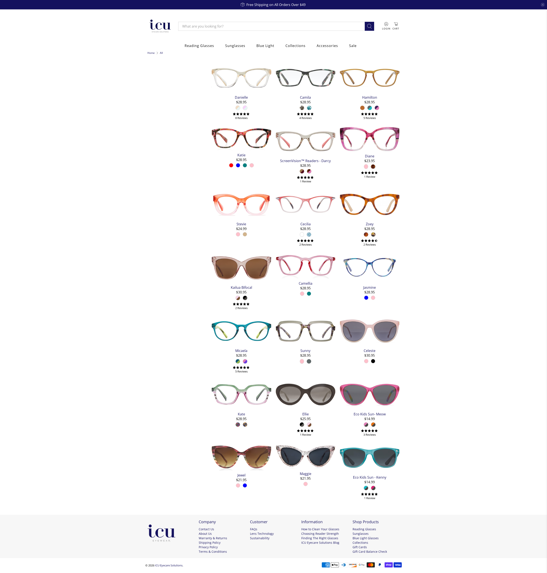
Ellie (305, 414)
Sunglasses (235, 45)
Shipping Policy (210, 543)
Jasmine (369, 287)
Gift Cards (360, 547)
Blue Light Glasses (366, 538)
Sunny (305, 350)
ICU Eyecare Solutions (168, 565)
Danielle (241, 97)
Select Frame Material (166, 125)
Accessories (327, 45)
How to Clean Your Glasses (320, 529)
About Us (205, 534)
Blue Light (265, 45)
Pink (154, 106)
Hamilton (369, 97)
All (161, 53)
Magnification (161, 181)
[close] (543, 5)
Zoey (369, 224)
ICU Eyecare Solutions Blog (320, 543)
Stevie (241, 224)
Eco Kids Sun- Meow (370, 414)
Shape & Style (161, 146)
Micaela (241, 350)
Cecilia (305, 224)
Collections (295, 45)
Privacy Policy (208, 547)
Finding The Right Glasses (319, 538)
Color (153, 97)
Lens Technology (262, 534)
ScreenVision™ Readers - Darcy (305, 160)
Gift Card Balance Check (370, 552)
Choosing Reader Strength (320, 534)
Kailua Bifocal (241, 287)
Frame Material (163, 116)
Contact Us (206, 529)
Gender (155, 135)
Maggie (305, 473)
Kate (241, 414)
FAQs (253, 529)
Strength (156, 170)
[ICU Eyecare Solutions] (159, 26)
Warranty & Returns (213, 538)
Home (151, 53)
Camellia (305, 283)
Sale (353, 45)
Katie (241, 155)
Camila (305, 97)
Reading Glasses (199, 45)
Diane (369, 156)
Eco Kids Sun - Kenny (369, 477)
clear (202, 96)
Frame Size (158, 158)
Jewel (241, 475)
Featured (157, 87)
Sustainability (259, 538)
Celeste (369, 350)
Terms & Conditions (213, 552)
